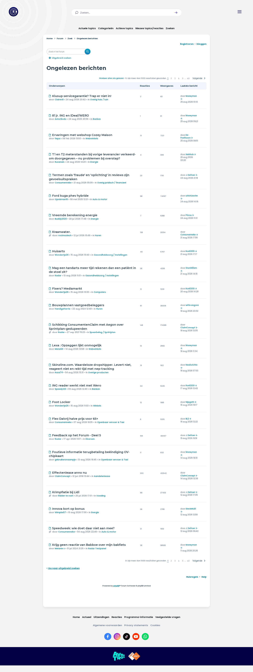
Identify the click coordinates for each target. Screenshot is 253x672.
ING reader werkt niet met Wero (76, 385)
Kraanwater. (61, 232)
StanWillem (191, 268)
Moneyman (191, 96)
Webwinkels (92, 138)
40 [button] (188, 78)
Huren (98, 235)
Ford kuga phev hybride (70, 195)
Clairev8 (59, 99)
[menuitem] (192, 576)
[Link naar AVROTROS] (119, 656)
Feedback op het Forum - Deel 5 (76, 435)
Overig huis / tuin (99, 99)
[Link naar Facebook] (107, 636)
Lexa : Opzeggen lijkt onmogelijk (76, 345)
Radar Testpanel (97, 548)
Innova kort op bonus (68, 508)
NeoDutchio (191, 364)
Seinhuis (190, 154)
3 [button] (175, 78)
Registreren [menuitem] (187, 44)
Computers (100, 292)
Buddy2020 (61, 218)
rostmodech (64, 235)
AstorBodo (60, 119)
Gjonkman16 (61, 199)
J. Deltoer (190, 175)
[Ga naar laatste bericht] (181, 99)
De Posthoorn (185, 136)
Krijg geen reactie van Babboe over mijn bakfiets (89, 545)
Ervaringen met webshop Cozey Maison (82, 135)
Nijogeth (190, 402)
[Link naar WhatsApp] (145, 636)
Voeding (100, 495)
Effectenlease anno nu (69, 472)
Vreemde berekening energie (74, 215)
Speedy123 (60, 389)
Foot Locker (61, 402)
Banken (97, 119)
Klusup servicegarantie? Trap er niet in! (81, 96)
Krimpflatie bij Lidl (65, 492)
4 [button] (178, 78)
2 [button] (171, 78)
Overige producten (98, 372)
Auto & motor (100, 199)
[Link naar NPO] (134, 656)
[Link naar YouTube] (135, 636)
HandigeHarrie (62, 308)
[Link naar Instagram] (117, 636)
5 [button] (182, 78)
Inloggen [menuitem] (201, 44)
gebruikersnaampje (65, 459)
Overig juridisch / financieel (111, 182)
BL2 (187, 418)
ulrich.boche (192, 195)
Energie (94, 161)
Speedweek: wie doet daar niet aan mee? (83, 528)
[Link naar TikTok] (126, 636)
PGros (189, 215)
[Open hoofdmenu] (239, 11)
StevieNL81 (191, 508)
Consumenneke (63, 182)
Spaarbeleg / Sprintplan (102, 332)
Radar (58, 275)
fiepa (57, 138)
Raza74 (59, 372)
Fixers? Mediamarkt (67, 288)
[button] (176, 13)
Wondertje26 (62, 254)
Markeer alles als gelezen (111, 78)
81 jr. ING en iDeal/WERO (70, 115)
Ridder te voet (65, 495)
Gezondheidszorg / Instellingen (110, 254)
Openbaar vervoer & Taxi (110, 422)
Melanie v (60, 548)
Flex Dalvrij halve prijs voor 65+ (75, 418)
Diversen (90, 438)
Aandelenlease (102, 476)
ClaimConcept (187, 327)
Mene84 (59, 349)
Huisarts (58, 251)
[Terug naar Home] (13, 11)
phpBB (116, 586)
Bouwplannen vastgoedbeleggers (78, 305)
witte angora (192, 305)
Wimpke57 (60, 512)
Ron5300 (190, 251)
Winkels (97, 405)
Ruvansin (59, 161)
